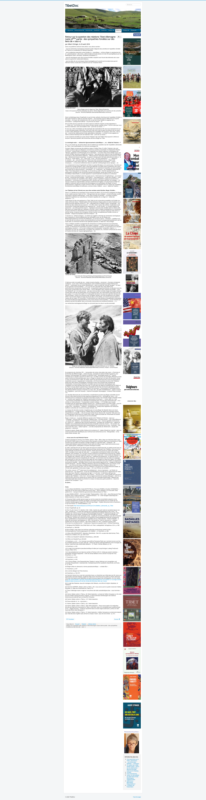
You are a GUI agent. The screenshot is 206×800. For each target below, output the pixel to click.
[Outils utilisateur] (119, 37)
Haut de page (137, 797)
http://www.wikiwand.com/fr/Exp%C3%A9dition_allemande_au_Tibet (93, 506)
